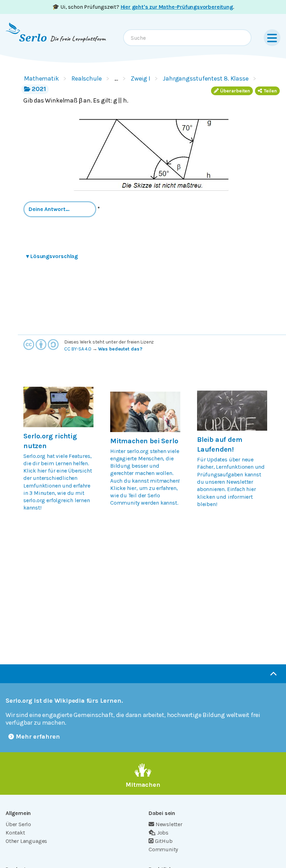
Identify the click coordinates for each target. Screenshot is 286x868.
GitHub (164, 841)
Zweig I (140, 78)
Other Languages (26, 841)
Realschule (87, 78)
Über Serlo (18, 824)
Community (163, 849)
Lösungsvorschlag (52, 256)
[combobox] (187, 37)
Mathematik (41, 78)
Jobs (162, 832)
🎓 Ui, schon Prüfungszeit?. (143, 6)
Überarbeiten (235, 91)
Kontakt (15, 832)
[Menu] (272, 37)
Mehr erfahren (38, 736)
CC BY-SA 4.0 (77, 349)
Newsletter (169, 824)
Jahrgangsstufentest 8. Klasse (206, 78)
